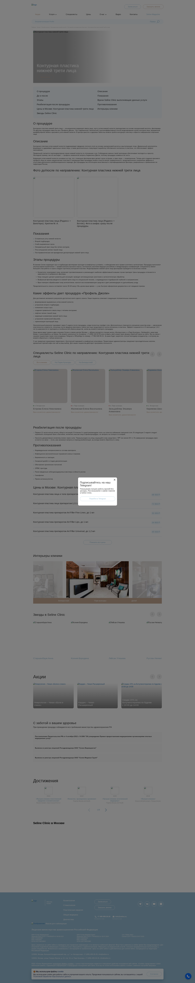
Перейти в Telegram (97, 499)
